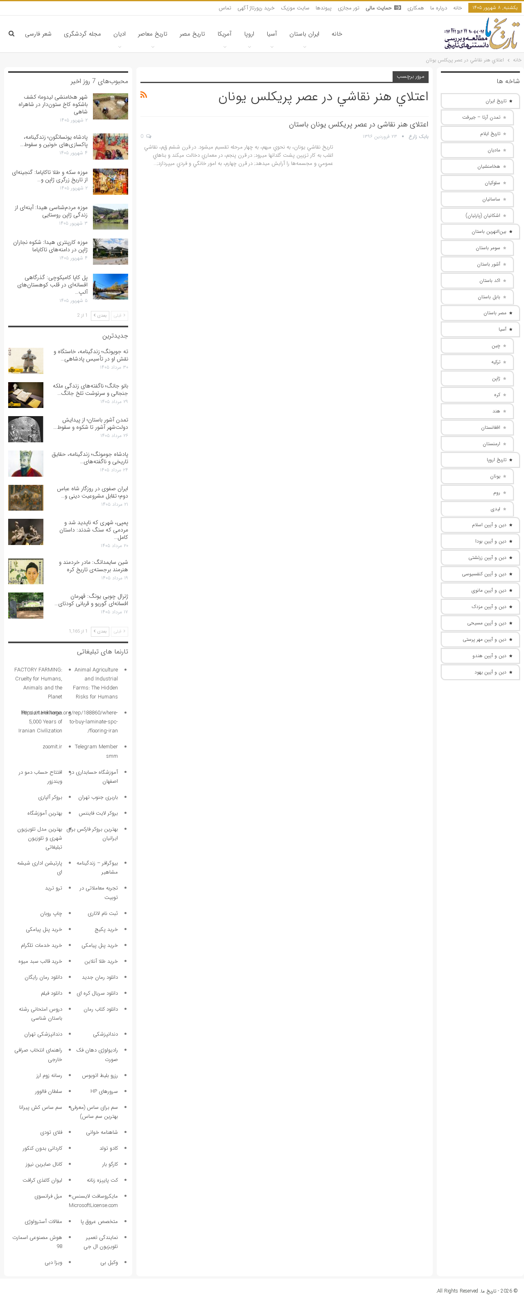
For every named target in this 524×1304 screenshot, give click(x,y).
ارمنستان (491, 444)
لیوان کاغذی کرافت (42, 1180)
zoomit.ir (52, 747)
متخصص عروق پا (99, 1221)
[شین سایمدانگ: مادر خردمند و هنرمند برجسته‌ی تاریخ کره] (25, 572)
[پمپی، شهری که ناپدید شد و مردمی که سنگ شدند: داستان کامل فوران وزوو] (25, 532)
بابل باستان (489, 297)
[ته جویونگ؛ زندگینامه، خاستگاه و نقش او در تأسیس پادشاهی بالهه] (25, 361)
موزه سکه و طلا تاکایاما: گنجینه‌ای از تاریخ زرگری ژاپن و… (50, 176)
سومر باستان (488, 248)
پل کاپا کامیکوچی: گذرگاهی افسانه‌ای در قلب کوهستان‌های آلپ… (52, 285)
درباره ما (438, 8)
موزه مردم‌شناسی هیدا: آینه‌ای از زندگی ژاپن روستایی (51, 211)
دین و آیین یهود (490, 672)
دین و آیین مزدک (489, 606)
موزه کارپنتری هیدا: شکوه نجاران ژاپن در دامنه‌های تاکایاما (50, 246)
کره (497, 395)
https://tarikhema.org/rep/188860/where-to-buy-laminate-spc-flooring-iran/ (69, 722)
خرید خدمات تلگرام (41, 945)
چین (496, 345)
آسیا (272, 34)
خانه (457, 8)
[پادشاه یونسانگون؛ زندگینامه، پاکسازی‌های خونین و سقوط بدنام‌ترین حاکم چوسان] (110, 146)
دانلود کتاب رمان (101, 1009)
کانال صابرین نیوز (44, 1164)
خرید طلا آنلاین (101, 961)
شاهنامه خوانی (102, 1132)
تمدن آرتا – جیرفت (481, 117)
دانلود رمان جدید (100, 977)
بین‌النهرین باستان (489, 231)
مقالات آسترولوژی (43, 1221)
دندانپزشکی (105, 1034)
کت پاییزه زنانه (102, 1180)
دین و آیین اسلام (489, 525)
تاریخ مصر (192, 34)
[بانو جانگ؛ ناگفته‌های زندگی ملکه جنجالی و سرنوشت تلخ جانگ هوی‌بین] (25, 395)
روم (496, 492)
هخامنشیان (488, 166)
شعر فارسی (38, 34)
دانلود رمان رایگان (43, 977)
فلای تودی (51, 1132)
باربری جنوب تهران (98, 797)
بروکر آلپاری (50, 797)
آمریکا (224, 34)
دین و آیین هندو (489, 656)
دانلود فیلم (51, 993)
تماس (225, 8)
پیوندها (324, 8)
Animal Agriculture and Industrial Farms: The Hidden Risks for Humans (95, 683)
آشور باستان (488, 264)
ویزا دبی (53, 1262)
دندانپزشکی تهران (43, 1034)
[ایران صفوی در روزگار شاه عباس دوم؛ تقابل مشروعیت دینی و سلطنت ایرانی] (25, 498)
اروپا (249, 34)
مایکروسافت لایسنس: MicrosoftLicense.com (93, 1200)
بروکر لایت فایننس (98, 813)
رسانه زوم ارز (49, 1075)
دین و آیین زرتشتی (487, 557)
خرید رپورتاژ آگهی (256, 8)
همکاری (415, 8)
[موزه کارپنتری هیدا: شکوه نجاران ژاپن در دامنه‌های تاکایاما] (110, 252)
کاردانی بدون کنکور (42, 1148)
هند (496, 411)
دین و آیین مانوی (489, 590)
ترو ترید (53, 888)
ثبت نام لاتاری (103, 913)
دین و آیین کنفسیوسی (484, 574)
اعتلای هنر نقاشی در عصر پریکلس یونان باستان (359, 124)
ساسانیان (491, 199)
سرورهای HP (104, 1091)
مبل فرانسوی (48, 1196)
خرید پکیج (106, 929)
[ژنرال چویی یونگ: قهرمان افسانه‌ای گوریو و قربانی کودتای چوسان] (25, 605)
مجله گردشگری (82, 34)
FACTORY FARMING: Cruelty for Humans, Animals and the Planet (38, 683)
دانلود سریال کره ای (97, 993)
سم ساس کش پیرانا (40, 1107)
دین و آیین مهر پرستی (484, 639)
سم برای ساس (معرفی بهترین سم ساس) (94, 1112)
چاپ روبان (51, 913)
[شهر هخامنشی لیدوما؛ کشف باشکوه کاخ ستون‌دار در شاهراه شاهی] (110, 106)
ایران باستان (304, 34)
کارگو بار (110, 1164)
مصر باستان (494, 313)
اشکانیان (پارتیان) (483, 215)
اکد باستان (489, 280)
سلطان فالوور (48, 1091)
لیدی (495, 509)
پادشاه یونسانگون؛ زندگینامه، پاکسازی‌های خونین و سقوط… (54, 141)
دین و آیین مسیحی (486, 623)
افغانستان (490, 427)
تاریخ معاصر (152, 34)
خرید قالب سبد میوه (40, 961)
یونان (495, 476)
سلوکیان (492, 183)
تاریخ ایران (496, 101)
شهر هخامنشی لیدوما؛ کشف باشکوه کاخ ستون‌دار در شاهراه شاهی (53, 104)
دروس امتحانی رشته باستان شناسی (40, 1013)
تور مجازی (348, 8)
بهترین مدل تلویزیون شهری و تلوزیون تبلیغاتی (39, 838)
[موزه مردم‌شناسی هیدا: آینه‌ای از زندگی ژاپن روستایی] (110, 217)
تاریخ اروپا (496, 460)
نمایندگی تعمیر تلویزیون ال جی (101, 1242)
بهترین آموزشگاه (44, 813)
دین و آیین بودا (490, 541)
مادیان (494, 150)
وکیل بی (109, 1262)
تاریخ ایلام (490, 133)
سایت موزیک (295, 8)
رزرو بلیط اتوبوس (100, 1075)
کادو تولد (108, 1148)
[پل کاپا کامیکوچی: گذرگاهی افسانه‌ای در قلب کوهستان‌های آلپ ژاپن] (110, 287)
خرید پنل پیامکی (44, 929)
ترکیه (495, 362)
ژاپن (496, 378)
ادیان (119, 34)
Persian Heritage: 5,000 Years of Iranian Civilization (40, 722)
